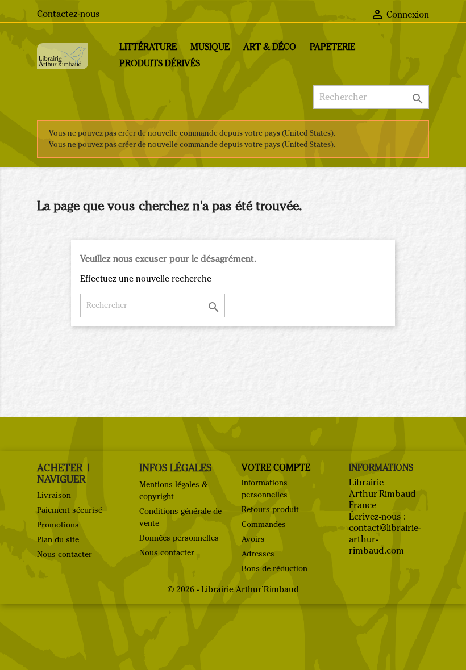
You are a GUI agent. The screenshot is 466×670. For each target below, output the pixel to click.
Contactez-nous (68, 14)
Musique (210, 46)
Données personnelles (179, 538)
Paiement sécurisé (69, 510)
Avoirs (253, 539)
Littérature (148, 46)
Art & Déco (269, 46)
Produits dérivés (159, 63)
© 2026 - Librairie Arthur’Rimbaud (233, 589)
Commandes (264, 524)
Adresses (258, 554)
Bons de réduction (274, 568)
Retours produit (270, 509)
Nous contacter (64, 554)
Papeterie (332, 46)
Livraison (54, 495)
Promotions (58, 525)
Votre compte (276, 467)
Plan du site (58, 540)
